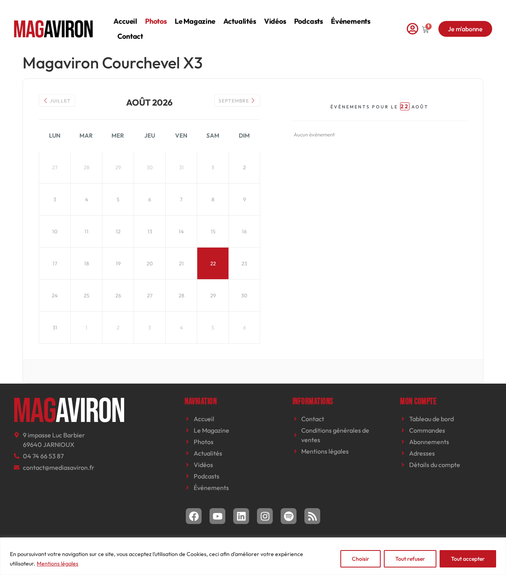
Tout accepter (468, 558)
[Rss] (312, 516)
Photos (156, 21)
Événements (350, 21)
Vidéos (275, 21)
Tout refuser (410, 558)
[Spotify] (288, 516)
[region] (253, 556)
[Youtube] (217, 516)
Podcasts (308, 21)
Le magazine (195, 21)
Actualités (239, 21)
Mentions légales (57, 563)
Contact (130, 36)
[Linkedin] (241, 516)
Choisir (360, 558)
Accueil (125, 21)
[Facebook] (194, 516)
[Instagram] (265, 516)
